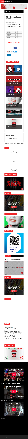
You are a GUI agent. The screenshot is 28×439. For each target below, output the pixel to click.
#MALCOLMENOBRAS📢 (12, 259)
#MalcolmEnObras (8, 327)
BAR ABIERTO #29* (9, 1)
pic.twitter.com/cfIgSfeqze (9, 336)
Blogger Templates (21, 437)
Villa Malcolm (14, 162)
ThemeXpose (9, 437)
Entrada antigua (20, 143)
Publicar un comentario (12, 138)
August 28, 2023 (7, 340)
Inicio (15, 143)
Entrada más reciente (8, 143)
